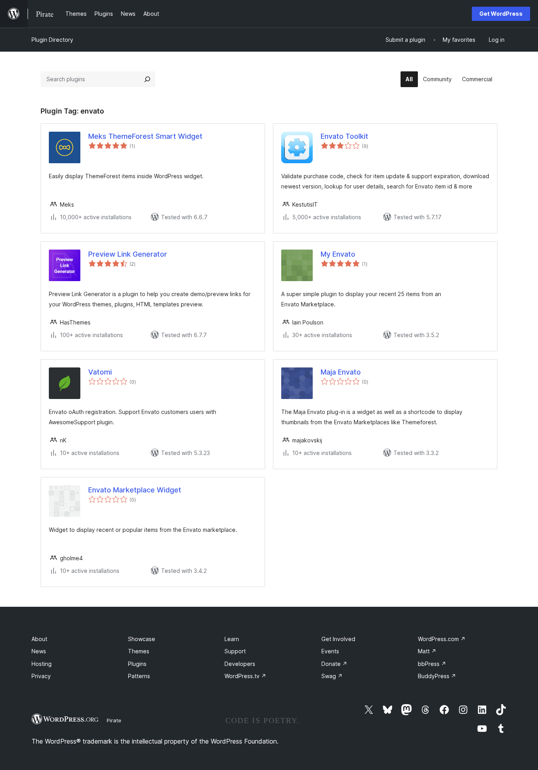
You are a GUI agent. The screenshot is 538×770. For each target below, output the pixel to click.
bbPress (432, 663)
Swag (332, 676)
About (39, 639)
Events (330, 651)
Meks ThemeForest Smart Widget (145, 136)
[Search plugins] (147, 79)
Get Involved (338, 639)
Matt (427, 651)
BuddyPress (437, 676)
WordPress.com (442, 639)
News (39, 651)
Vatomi (100, 372)
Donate (334, 663)
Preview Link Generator (127, 254)
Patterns (139, 676)
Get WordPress (501, 13)
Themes (138, 651)
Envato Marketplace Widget (134, 490)
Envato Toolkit (344, 136)
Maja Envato (341, 372)
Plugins (137, 663)
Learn (231, 639)
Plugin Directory (52, 39)
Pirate (114, 720)
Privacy (41, 676)
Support (235, 651)
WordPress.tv (245, 676)
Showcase (141, 639)
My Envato (338, 254)
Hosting (42, 663)
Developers (239, 663)
